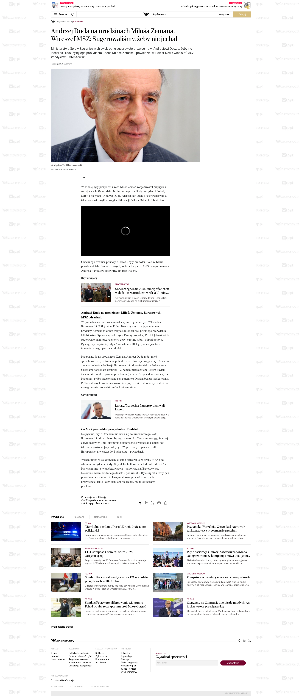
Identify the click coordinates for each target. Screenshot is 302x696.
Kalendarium (76, 687)
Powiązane (57, 516)
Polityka (79, 22)
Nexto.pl (125, 659)
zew (83, 177)
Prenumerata (102, 659)
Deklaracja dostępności (80, 665)
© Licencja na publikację (93, 497)
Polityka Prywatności (79, 653)
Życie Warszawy (129, 672)
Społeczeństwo (122, 284)
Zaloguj (242, 14)
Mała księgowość (129, 662)
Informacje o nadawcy (80, 662)
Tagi (119, 516)
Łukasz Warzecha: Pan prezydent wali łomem (140, 407)
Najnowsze (100, 516)
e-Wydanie (224, 14)
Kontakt (55, 656)
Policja (88, 523)
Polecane (79, 516)
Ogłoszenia (101, 656)
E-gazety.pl (126, 656)
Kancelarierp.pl (128, 665)
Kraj (71, 22)
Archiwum (100, 662)
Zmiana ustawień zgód (80, 656)
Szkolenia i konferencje (62, 680)
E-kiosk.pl (125, 653)
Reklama (99, 653)
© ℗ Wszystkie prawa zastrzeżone (98, 500)
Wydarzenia (159, 14)
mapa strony (57, 687)
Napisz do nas (58, 659)
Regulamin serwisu (78, 659)
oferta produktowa (99, 687)
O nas (54, 653)
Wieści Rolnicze (128, 669)
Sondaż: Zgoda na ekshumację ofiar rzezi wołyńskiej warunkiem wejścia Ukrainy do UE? (142, 291)
